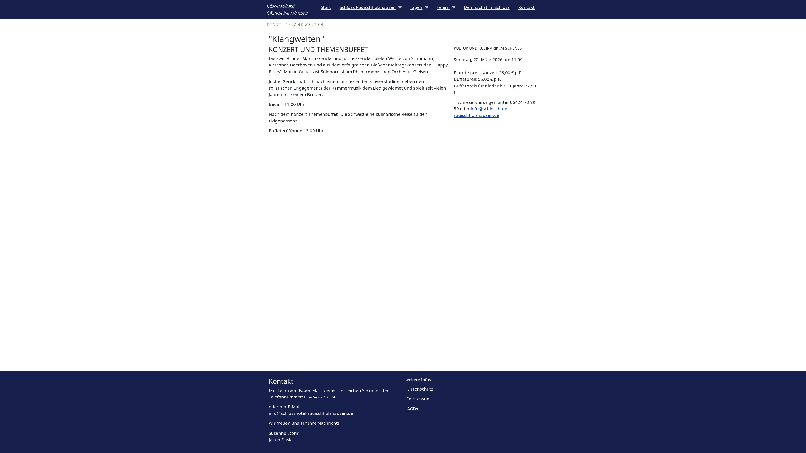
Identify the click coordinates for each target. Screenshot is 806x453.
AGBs (412, 409)
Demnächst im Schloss (487, 7)
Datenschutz (420, 389)
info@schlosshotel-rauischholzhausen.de (311, 413)
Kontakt (526, 7)
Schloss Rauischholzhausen (365, 8)
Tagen (414, 8)
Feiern (441, 8)
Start (326, 7)
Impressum (419, 399)
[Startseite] (289, 9)
